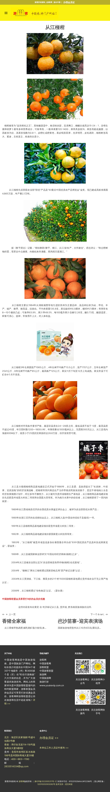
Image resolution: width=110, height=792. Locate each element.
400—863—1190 (20, 759)
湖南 (41, 305)
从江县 (99, 429)
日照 (21, 429)
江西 (23, 509)
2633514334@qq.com (16, 766)
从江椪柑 (13, 189)
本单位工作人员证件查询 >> (54, 747)
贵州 (59, 494)
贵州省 (63, 607)
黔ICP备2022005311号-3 (46, 781)
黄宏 (36, 607)
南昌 (30, 509)
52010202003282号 (46, 784)
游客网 (21, 781)
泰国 (56, 542)
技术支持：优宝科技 (64, 784)
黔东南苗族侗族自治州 (79, 607)
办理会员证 (69, 2)
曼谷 (54, 189)
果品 (52, 490)
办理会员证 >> (49, 738)
